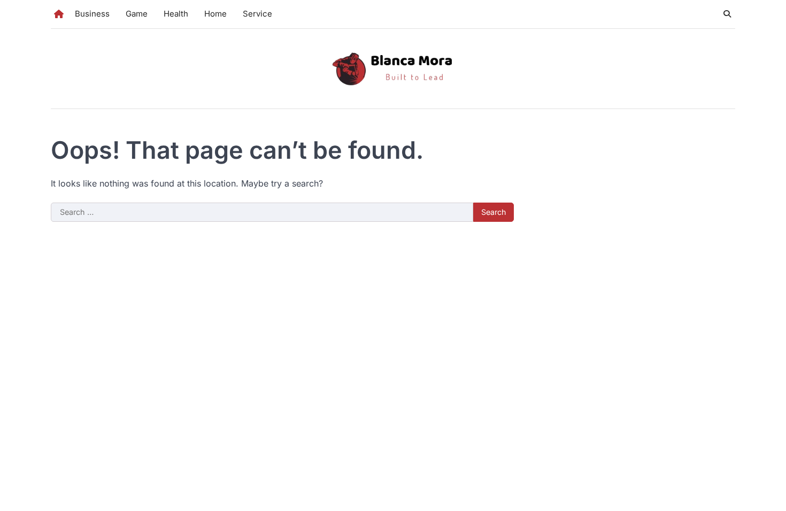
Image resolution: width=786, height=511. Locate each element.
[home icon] (59, 14)
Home (215, 14)
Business (92, 14)
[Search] (727, 14)
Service (257, 14)
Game (137, 14)
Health (176, 14)
